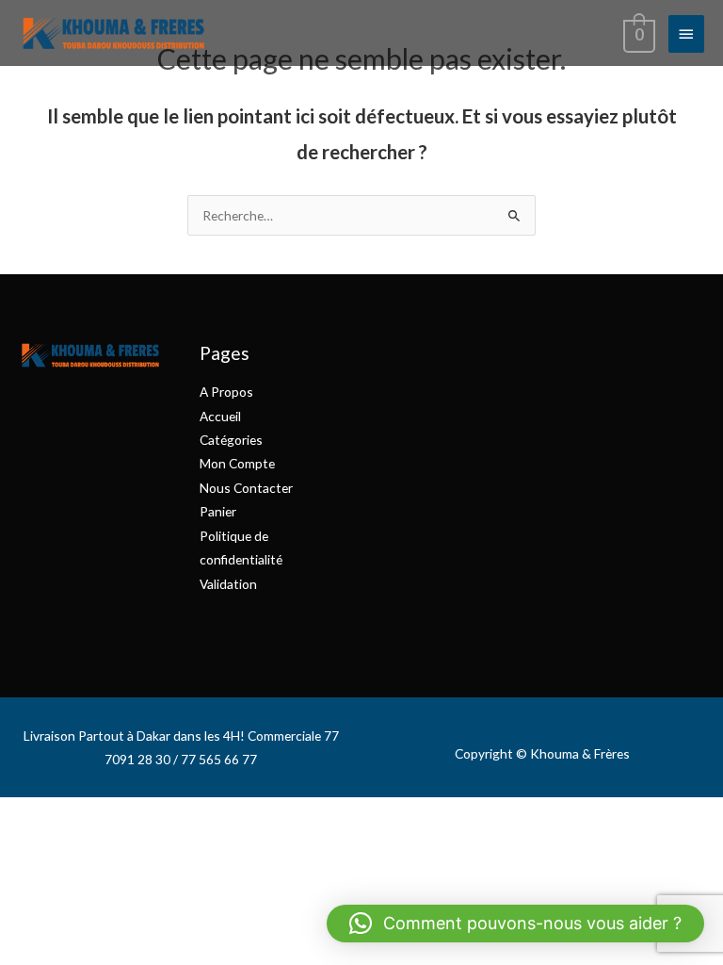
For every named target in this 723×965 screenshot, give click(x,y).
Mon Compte (237, 463)
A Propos (226, 392)
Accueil (220, 416)
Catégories (231, 440)
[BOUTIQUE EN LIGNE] (113, 32)
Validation (228, 584)
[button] (515, 923)
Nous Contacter (246, 488)
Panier (218, 511)
